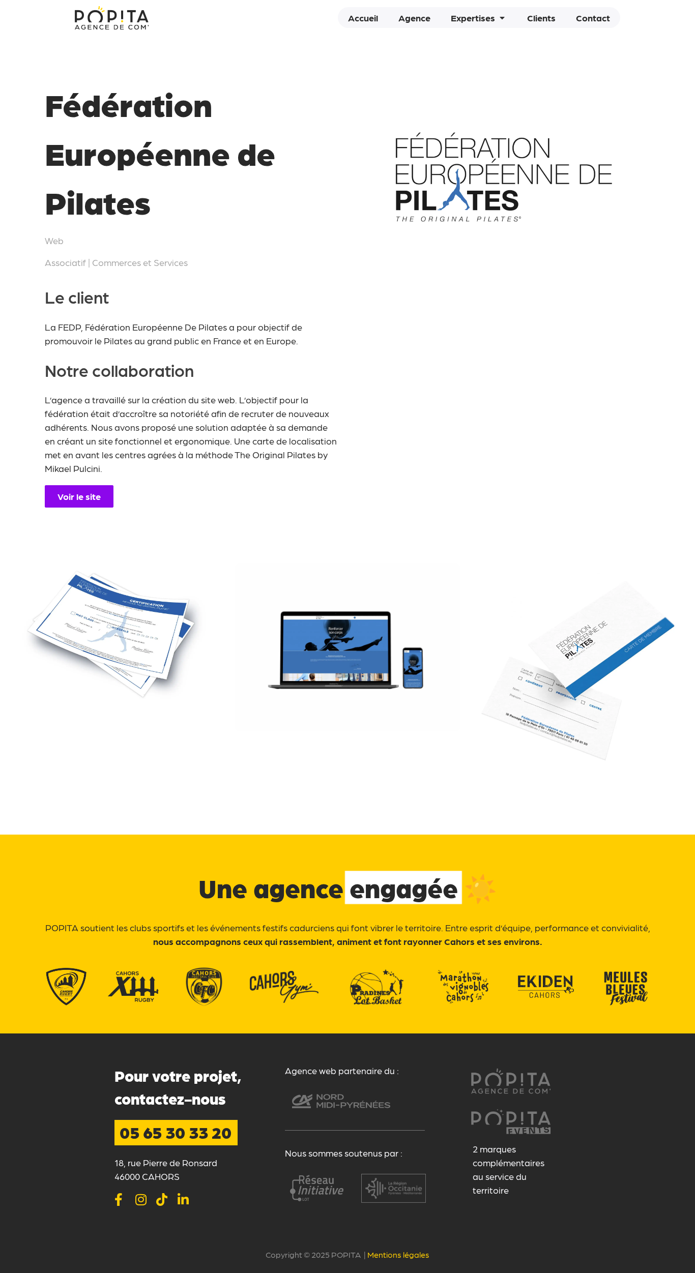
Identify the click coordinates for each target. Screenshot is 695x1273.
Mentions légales (398, 1254)
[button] (479, 17)
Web (54, 240)
